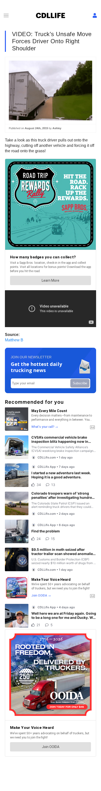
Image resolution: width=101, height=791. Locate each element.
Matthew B (14, 340)
